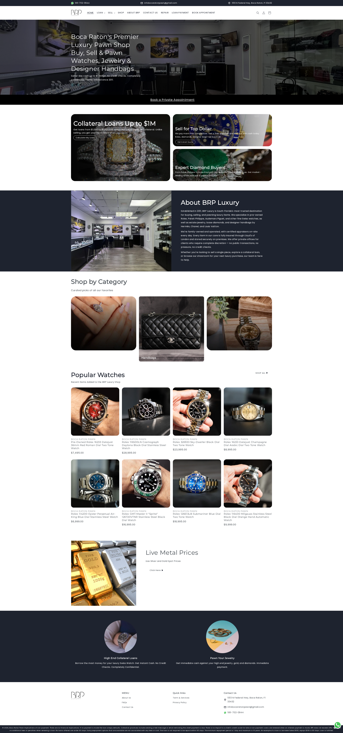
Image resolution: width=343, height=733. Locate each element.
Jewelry (78, 357)
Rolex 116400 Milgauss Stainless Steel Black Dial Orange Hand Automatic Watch (248, 517)
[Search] (258, 13)
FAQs (124, 702)
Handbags (148, 357)
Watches (215, 357)
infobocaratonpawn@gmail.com (246, 707)
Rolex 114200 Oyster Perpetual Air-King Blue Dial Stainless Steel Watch (94, 516)
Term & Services (181, 697)
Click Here (155, 570)
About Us (126, 697)
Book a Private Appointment (172, 100)
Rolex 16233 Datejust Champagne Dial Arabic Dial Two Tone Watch (245, 443)
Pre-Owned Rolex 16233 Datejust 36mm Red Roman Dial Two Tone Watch (92, 445)
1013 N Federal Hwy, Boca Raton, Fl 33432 (246, 699)
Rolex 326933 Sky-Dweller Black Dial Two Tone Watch (196, 443)
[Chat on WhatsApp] (338, 725)
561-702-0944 (236, 712)
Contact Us (127, 707)
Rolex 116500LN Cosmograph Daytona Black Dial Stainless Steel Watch (144, 445)
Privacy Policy (180, 702)
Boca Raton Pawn (16, 728)
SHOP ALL (260, 372)
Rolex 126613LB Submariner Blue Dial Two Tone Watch (197, 516)
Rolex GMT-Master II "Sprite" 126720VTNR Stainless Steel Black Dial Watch (143, 517)
